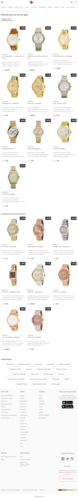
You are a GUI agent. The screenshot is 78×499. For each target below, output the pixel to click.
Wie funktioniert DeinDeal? (8, 457)
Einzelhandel (4, 412)
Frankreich (23, 438)
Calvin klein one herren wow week (38, 379)
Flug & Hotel (23, 423)
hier (68, 474)
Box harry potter (55, 384)
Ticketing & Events (6, 409)
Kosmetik (42, 7)
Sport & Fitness (5, 418)
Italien (21, 443)
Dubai (21, 446)
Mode (27, 7)
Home (4, 7)
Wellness (22, 398)
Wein (62, 7)
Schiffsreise (23, 407)
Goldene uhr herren (61, 369)
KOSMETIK (42, 404)
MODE (41, 398)
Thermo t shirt (34, 374)
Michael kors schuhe (15, 369)
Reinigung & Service (6, 404)
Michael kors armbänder (19, 374)
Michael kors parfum (64, 364)
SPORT (41, 407)
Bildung (3, 407)
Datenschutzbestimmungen (29, 490)
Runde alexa (61, 374)
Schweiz (22, 395)
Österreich (23, 435)
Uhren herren (50, 364)
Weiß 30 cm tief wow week (39, 384)
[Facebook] (63, 459)
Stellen (3, 459)
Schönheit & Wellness (7, 395)
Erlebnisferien (24, 415)
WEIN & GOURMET (44, 415)
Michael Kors (10, 364)
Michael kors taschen (24, 364)
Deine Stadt (19, 7)
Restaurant (4, 401)
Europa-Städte (24, 432)
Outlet (40, 409)
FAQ (21, 457)
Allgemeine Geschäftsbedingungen (10, 490)
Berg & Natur (23, 401)
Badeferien (23, 409)
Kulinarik (22, 418)
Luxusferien (23, 412)
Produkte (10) (6, 19)
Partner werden (67, 479)
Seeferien (22, 404)
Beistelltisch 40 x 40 (22, 384)
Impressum (42, 490)
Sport (50, 7)
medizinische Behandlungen (9, 415)
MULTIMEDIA (42, 418)
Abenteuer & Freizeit (6, 398)
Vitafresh (66, 379)
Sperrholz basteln (48, 374)
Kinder (56, 7)
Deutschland (23, 440)
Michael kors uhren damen (44, 369)
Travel (10, 7)
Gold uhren (29, 369)
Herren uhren (38, 364)
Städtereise (23, 426)
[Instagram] (72, 459)
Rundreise (23, 429)
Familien (22, 421)
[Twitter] (67, 459)
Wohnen (34, 7)
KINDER (41, 412)
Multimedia (70, 7)
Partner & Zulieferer (25, 459)
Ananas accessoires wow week (16, 379)
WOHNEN (41, 401)
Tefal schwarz (56, 379)
